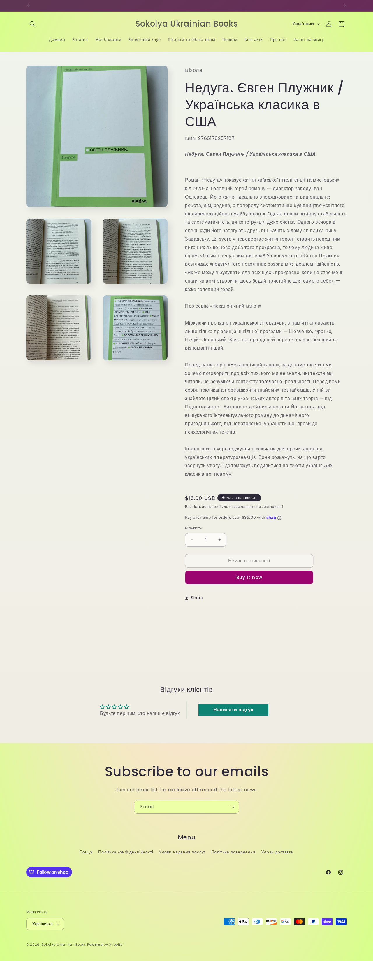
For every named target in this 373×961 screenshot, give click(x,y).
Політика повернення (233, 852)
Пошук (86, 852)
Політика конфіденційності (125, 852)
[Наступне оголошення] (344, 5)
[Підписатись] (232, 807)
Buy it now (249, 577)
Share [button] (197, 598)
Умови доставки (277, 852)
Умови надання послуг (182, 852)
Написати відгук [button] (233, 709)
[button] (32, 23)
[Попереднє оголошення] (28, 5)
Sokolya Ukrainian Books (64, 944)
